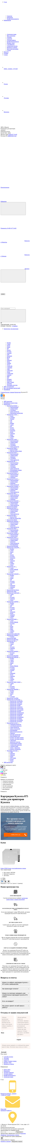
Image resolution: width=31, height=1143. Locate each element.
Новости (6, 52)
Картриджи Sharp (11, 528)
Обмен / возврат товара (10, 1061)
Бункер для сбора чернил (17, 739)
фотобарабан (5, 789)
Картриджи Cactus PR (13, 547)
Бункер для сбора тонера (17, 737)
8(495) (13, 134)
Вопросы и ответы (12, 47)
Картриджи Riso (11, 515)
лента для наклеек (7, 787)
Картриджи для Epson (16, 704)
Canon (8, 344)
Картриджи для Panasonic (17, 712)
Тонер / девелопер (15, 747)
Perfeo (11, 761)
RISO (11, 628)
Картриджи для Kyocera (16, 708)
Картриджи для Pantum (16, 714)
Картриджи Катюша (12, 546)
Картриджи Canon (12, 439)
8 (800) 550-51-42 (15, 834)
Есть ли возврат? (8, 1001)
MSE (8, 376)
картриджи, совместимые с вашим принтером (17, 898)
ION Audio (13, 758)
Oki (11, 420)
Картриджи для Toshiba (16, 720)
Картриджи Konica (12, 473)
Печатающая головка (16, 470)
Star (11, 422)
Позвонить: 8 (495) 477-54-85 (8, 228)
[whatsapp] (12, 173)
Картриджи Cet (11, 566)
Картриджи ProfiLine (12, 657)
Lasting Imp (10, 373)
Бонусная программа (12, 49)
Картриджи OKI (11, 493)
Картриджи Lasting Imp (13, 633)
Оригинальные (14, 407)
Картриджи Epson (12, 452)
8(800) (12, 136)
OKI (8, 354)
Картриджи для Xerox (16, 721)
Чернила (12, 733)
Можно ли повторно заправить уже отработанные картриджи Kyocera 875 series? (15, 994)
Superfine (9, 383)
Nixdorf (12, 419)
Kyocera (9, 351)
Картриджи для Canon (16, 702)
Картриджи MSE (11, 638)
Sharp (8, 361)
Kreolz (12, 759)
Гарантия (9, 38)
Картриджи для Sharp (16, 718)
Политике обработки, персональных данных (13, 1134)
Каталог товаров (9, 392)
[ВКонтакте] (2, 395)
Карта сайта (7, 1069)
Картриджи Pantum (12, 506)
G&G (8, 369)
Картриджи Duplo (12, 448)
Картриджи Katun (12, 619)
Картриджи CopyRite (12, 698)
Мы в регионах (11, 35)
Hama (11, 756)
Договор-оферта (11, 40)
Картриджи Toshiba (12, 533)
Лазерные (12, 443)
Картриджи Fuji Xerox (13, 590)
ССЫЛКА (15, 326)
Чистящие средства (12, 385)
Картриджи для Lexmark (16, 709)
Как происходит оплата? (10, 989)
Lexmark (9, 353)
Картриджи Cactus (12, 414)
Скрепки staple (14, 746)
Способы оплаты (8, 1056)
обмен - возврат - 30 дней (11, 68)
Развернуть (4, 777)
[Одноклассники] (4, 395)
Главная (3, 392)
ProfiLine (9, 380)
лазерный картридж (7, 781)
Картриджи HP (11, 461)
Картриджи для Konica (16, 707)
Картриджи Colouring (13, 574)
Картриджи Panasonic (13, 500)
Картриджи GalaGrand (13, 593)
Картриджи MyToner (12, 639)
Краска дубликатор (15, 749)
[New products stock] (1, 323)
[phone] (12, 148)
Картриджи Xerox (12, 537)
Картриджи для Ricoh (16, 715)
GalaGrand (10, 370)
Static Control (10, 382)
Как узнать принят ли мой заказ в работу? (13, 1006)
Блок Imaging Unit (15, 736)
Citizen (12, 661)
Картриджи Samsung (12, 521)
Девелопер (13, 740)
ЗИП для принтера (9, 386)
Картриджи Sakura (12, 519)
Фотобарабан (13, 730)
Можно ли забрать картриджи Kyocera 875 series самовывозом (15, 983)
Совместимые (14, 408)
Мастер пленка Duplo (16, 451)
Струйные (13, 410)
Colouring (9, 367)
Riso (8, 359)
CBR (11, 752)
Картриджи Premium (12, 651)
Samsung (9, 360)
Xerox (8, 364)
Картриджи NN (11, 641)
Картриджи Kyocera (12, 479)
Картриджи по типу (12, 723)
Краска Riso (13, 517)
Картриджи (18, 392)
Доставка (6, 1058)
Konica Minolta (14, 569)
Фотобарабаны (14, 471)
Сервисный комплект (16, 745)
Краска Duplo (13, 449)
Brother (9, 342)
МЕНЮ (3, 294)
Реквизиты (10, 17)
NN (8, 378)
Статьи (9, 50)
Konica (9, 350)
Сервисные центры (12, 46)
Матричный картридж (16, 731)
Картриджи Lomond (12, 635)
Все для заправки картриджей (12, 388)
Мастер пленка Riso (15, 518)
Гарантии (9, 16)
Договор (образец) (9, 1072)
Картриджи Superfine (12, 689)
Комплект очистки (15, 742)
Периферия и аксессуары (10, 403)
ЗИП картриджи (8, 762)
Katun (8, 372)
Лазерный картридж (15, 724)
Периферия (7, 389)
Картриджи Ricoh (12, 508)
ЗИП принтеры (8, 401)
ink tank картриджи (7, 786)
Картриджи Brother (12, 405)
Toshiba (9, 363)
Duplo (8, 345)
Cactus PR (9, 366)
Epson (8, 347)
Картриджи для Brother (16, 701)
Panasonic (9, 356)
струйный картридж (8, 782)
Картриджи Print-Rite (12, 655)
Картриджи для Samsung (16, 717)
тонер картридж (6, 784)
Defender (12, 753)
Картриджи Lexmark (12, 486)
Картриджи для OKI (15, 711)
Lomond (9, 375)
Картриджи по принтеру (13, 699)
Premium (9, 379)
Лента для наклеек (15, 728)
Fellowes (12, 755)
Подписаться (19, 1132)
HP (8, 348)
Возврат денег (11, 43)
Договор (9, 37)
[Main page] (12, 125)
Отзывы (6, 53)
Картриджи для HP (15, 705)
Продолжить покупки (17, 1141)
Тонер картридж (14, 411)
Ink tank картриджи (15, 734)
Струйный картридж (15, 726)
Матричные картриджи (16, 413)
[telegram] (12, 161)
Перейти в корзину (6, 1141)
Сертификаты (10, 44)
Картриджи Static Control (13, 682)
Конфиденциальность (13, 19)
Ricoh (8, 357)
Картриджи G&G (11, 591)
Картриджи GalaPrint (12, 601)
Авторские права (11, 34)
